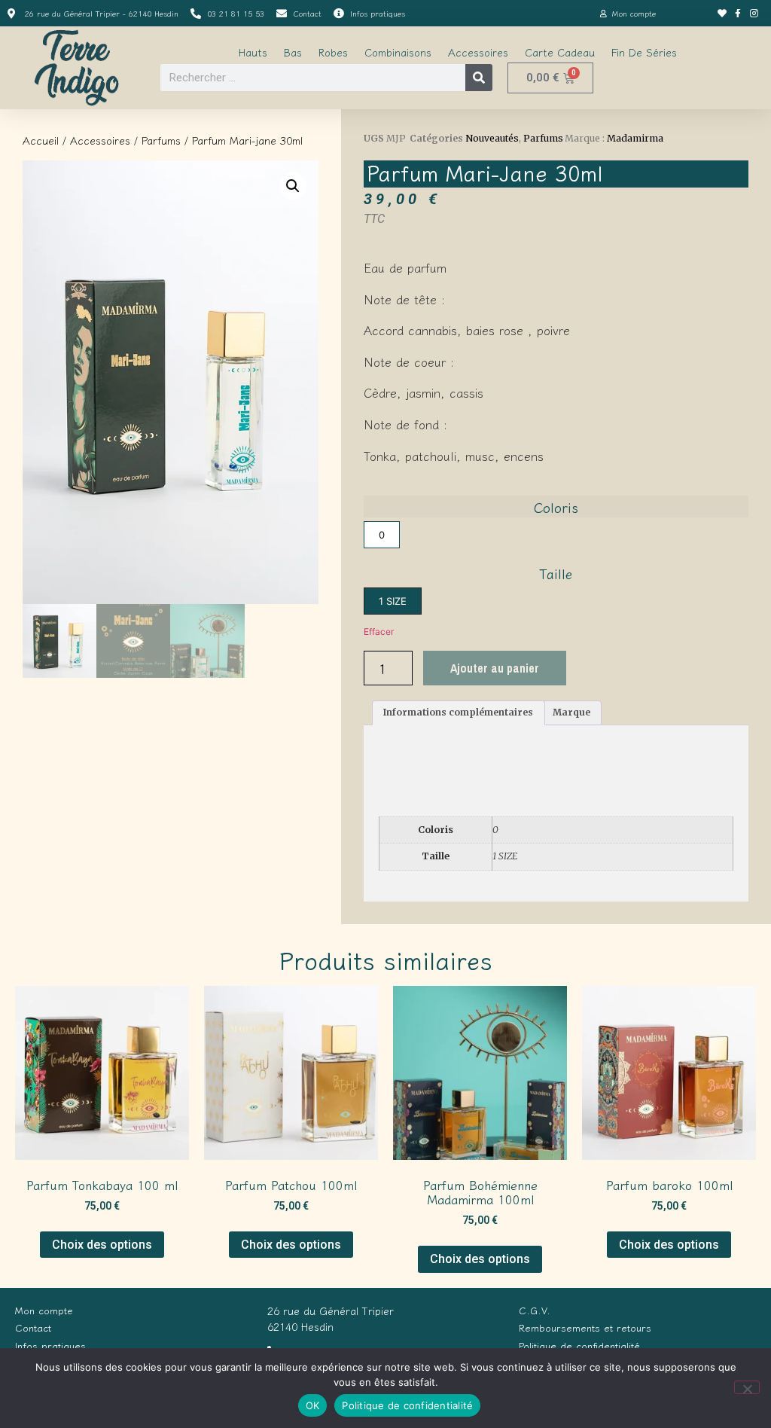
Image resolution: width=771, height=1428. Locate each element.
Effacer (379, 631)
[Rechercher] (478, 77)
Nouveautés (492, 138)
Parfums (161, 140)
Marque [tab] (571, 712)
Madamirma (635, 138)
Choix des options (102, 1244)
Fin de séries (644, 52)
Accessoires (478, 52)
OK (313, 1405)
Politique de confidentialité (407, 1405)
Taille (555, 573)
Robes (333, 52)
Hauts (253, 52)
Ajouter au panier (494, 668)
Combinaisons (397, 52)
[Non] (747, 1387)
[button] (292, 186)
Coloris (556, 507)
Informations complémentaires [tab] (458, 712)
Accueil (41, 140)
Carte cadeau (560, 52)
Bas (293, 52)
